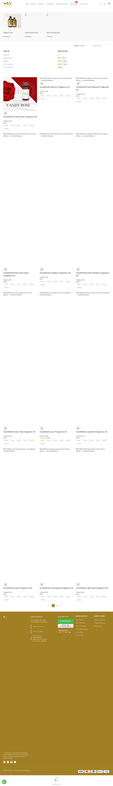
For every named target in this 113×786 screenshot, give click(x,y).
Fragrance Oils (7, 121)
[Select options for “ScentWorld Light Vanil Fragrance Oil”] (78, 584)
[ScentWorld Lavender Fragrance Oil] (93, 359)
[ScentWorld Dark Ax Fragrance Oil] (56, 79)
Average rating (7, 58)
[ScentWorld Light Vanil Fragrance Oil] (93, 515)
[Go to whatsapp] (4, 782)
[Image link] (5, 683)
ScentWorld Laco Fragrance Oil (53, 432)
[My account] (105, 4)
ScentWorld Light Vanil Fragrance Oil (92, 588)
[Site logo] (8, 4)
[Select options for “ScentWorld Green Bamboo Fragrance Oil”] (78, 269)
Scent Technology (81, 626)
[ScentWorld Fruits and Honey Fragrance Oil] (20, 200)
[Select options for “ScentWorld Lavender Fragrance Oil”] (78, 428)
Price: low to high (8, 64)
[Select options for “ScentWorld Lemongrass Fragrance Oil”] (42, 584)
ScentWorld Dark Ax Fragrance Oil (54, 87)
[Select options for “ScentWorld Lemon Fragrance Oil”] (5, 584)
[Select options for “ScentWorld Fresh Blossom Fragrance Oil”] (78, 83)
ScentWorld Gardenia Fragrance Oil (55, 273)
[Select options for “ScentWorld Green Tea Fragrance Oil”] (5, 428)
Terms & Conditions (99, 620)
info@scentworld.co (38, 626)
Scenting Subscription (82, 629)
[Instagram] (8, 762)
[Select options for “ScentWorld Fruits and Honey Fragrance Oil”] (5, 269)
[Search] (101, 4)
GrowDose (27, 770)
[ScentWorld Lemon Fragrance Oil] (20, 515)
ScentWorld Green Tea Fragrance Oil (19, 432)
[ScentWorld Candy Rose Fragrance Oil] (20, 94)
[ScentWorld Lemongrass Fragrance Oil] (56, 515)
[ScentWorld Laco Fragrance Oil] (56, 359)
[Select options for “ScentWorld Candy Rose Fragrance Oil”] (5, 113)
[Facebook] (4, 762)
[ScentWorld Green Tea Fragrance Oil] (20, 359)
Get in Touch (79, 635)
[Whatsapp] (15, 762)
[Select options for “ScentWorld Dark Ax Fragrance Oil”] (42, 83)
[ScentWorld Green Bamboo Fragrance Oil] (93, 200)
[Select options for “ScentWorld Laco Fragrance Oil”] (42, 428)
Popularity (6, 55)
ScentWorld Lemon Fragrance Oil (17, 588)
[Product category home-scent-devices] (56, 26)
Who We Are (79, 620)
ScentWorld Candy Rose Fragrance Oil (20, 117)
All (58, 55)
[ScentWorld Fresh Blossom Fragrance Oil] (93, 79)
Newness (5, 61)
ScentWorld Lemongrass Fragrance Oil (56, 588)
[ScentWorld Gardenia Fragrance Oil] (56, 200)
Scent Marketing (80, 623)
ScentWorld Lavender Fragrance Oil (91, 432)
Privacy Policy (98, 626)
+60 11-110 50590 (38, 631)
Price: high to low (8, 67)
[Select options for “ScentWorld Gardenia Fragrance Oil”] (42, 269)
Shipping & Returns (99, 623)
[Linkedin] (11, 762)
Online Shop (79, 632)
